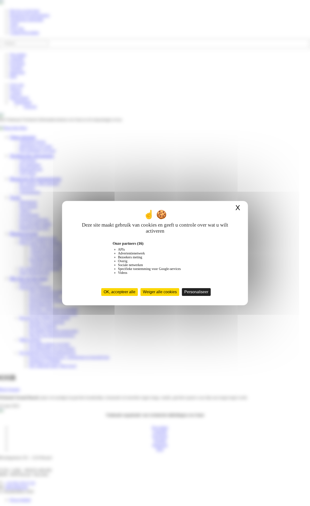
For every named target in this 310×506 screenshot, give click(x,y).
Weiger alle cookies (160, 292)
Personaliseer (196, 292)
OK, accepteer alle (119, 292)
